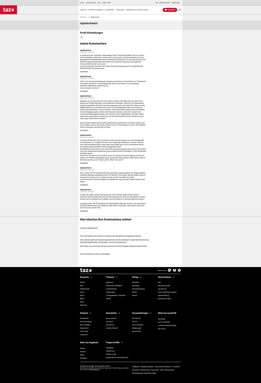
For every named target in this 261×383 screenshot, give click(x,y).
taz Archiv (162, 329)
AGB (162, 370)
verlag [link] (82, 3)
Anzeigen (83, 358)
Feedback (110, 348)
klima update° (85, 325)
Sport (82, 295)
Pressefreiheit (111, 289)
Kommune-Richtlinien (163, 367)
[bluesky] (174, 271)
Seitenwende (169, 370)
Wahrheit (83, 305)
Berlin (82, 299)
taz (86, 270)
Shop (82, 355)
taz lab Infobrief (112, 328)
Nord (82, 302)
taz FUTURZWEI (164, 322)
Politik (82, 282)
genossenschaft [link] (164, 3)
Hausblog (135, 286)
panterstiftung (163, 295)
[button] (179, 10)
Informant (136, 370)
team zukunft (111, 318)
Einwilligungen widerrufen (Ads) (144, 373)
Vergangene (136, 328)
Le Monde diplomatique (167, 325)
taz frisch (109, 321)
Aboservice (110, 351)
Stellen (134, 292)
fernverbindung (86, 321)
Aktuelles (135, 282)
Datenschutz (145, 370)
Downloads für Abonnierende (117, 357)
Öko (81, 286)
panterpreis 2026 (164, 299)
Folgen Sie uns (162, 270)
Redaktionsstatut (147, 367)
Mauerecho (84, 328)
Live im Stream (137, 325)
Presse (134, 295)
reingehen (84, 335)
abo (159, 282)
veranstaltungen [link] (91, 3)
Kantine (83, 352)
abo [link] (156, 3)
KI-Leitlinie (176, 367)
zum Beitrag (84, 71)
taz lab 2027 (136, 331)
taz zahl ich (162, 289)
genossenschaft (164, 286)
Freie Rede (84, 331)
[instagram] (179, 271)
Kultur (82, 292)
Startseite (83, 17)
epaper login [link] (175, 3)
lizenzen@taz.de (95, 369)
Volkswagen (110, 292)
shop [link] (99, 3)
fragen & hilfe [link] (106, 3)
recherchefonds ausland (167, 292)
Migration (109, 282)
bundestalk (84, 318)
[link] (84, 9)
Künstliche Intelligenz (114, 286)
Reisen (82, 348)
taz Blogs (161, 319)
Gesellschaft (84, 289)
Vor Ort (135, 321)
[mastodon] (169, 271)
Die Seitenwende (138, 289)
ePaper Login (111, 354)
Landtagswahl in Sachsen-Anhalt (116, 297)
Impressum (155, 370)
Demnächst (136, 318)
